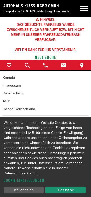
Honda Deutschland (19, 109)
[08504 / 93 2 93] (45, 65)
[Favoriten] (9, 65)
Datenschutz (13, 93)
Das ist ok (66, 190)
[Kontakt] (64, 65)
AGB (6, 101)
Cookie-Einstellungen (24, 180)
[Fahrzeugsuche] (27, 65)
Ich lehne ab (24, 190)
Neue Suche (45, 57)
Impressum (12, 85)
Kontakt (9, 78)
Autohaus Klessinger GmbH (31, 5)
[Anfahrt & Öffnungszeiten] (82, 65)
